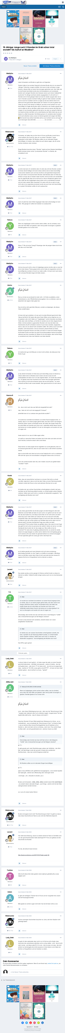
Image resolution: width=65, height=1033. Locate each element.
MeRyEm (14, 58)
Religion (19, 59)
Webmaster (9, 132)
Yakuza (9, 220)
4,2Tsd (11, 607)
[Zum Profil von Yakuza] (10, 226)
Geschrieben (25, 73)
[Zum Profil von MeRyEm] (6, 59)
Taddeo (10, 870)
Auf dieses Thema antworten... (20, 972)
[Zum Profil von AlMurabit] (10, 688)
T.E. (9, 592)
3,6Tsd (11, 906)
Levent (9, 569)
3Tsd (10, 584)
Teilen (48, 58)
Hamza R (9, 395)
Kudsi (10, 475)
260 (10, 885)
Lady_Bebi (10, 658)
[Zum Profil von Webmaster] (10, 138)
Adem (10, 892)
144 (11, 673)
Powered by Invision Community (32, 1030)
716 (11, 234)
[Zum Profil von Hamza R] (10, 401)
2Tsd (10, 88)
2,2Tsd (11, 697)
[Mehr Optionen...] (60, 74)
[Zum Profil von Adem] (10, 898)
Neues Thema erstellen (30, 66)
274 (10, 490)
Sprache (29, 1027)
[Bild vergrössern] (23, 78)
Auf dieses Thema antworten (51, 66)
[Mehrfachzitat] (19, 125)
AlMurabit (9, 682)
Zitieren (24, 125)
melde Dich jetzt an (53, 963)
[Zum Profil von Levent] (10, 575)
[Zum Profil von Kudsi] (10, 481)
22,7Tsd (10, 146)
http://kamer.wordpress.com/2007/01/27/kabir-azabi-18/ (33, 855)
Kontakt (36, 1027)
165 (11, 410)
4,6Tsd (11, 300)
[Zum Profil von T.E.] (10, 598)
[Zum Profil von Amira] (10, 291)
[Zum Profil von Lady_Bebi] (10, 664)
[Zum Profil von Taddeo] (10, 876)
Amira (9, 285)
